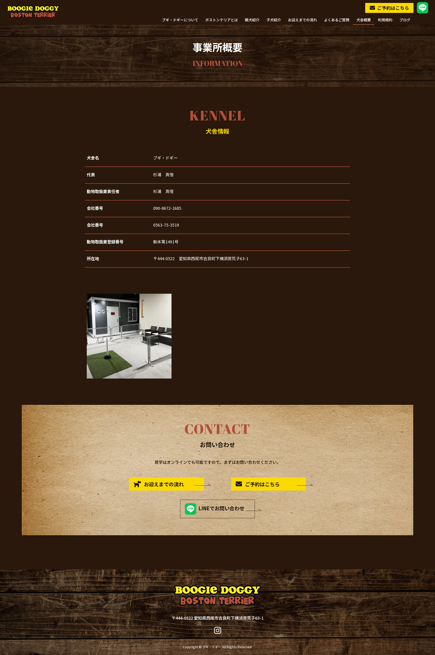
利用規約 (385, 20)
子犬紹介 (273, 20)
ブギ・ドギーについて (180, 20)
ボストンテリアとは (221, 20)
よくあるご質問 (336, 20)
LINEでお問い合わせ (220, 508)
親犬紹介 (252, 20)
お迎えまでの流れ (302, 20)
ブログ (404, 20)
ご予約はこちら (393, 8)
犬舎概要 (363, 20)
